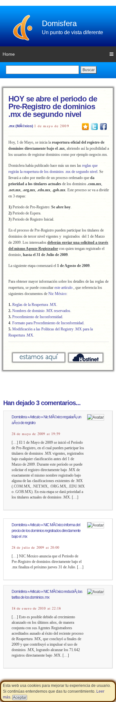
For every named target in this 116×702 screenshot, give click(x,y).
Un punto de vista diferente (72, 32)
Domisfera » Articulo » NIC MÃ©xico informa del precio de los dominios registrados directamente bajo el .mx (46, 531)
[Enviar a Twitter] (94, 126)
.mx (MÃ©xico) (20, 126)
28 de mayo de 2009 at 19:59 (36, 434)
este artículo (63, 287)
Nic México (57, 293)
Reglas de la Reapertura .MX (34, 304)
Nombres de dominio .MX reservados (41, 310)
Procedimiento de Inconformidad (37, 317)
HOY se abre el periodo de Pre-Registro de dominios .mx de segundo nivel (52, 106)
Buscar (88, 70)
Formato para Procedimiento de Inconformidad (47, 323)
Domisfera (59, 23)
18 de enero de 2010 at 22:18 (36, 608)
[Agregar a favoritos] (85, 126)
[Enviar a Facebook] (103, 126)
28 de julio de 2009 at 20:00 (35, 547)
